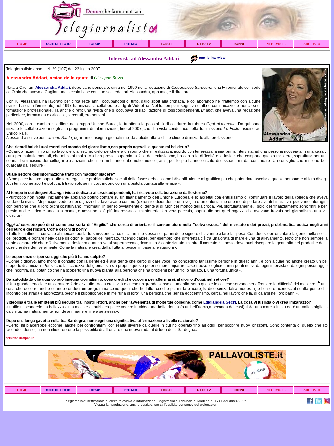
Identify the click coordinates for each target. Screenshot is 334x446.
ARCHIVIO (311, 44)
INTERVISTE (275, 44)
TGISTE (167, 44)
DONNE (239, 44)
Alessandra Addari (52, 87)
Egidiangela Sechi (219, 302)
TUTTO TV (203, 44)
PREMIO (130, 44)
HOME (22, 44)
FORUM (94, 44)
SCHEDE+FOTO (58, 44)
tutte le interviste (212, 57)
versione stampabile (20, 338)
